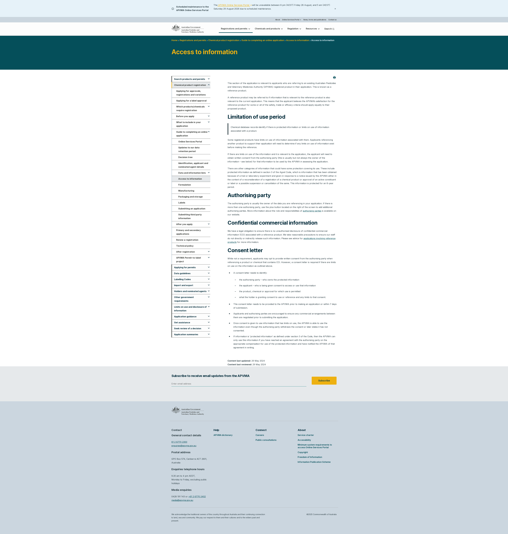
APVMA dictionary (223, 435)
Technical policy (185, 245)
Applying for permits (185, 267)
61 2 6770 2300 (179, 442)
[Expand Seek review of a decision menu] (208, 327)
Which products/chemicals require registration (190, 108)
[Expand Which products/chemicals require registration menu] (208, 105)
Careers (260, 435)
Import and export (183, 285)
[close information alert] (335, 8)
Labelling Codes (182, 279)
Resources (312, 28)
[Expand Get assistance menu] (208, 321)
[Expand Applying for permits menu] (208, 266)
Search (328, 28)
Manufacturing (186, 190)
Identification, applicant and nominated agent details (193, 165)
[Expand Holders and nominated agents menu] (208, 289)
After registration (185, 251)
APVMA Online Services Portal (234, 5)
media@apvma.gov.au (182, 500)
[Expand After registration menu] (208, 250)
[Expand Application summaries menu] (208, 333)
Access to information (190, 178)
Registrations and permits (234, 28)
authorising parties (312, 211)
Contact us (332, 20)
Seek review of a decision (187, 328)
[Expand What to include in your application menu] (208, 120)
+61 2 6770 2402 (197, 496)
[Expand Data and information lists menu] (208, 171)
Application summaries (186, 334)
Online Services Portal (291, 20)
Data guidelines (182, 273)
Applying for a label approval (191, 100)
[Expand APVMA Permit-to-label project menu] (208, 256)
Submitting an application (191, 208)
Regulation (293, 28)
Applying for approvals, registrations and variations (191, 93)
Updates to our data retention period (188, 149)
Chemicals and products (268, 28)
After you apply (184, 224)
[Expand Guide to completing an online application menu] (208, 130)
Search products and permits (189, 79)
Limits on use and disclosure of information (190, 309)
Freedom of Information (310, 457)
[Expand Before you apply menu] (208, 114)
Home (174, 40)
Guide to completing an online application (262, 40)
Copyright (303, 452)
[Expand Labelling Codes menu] (208, 277)
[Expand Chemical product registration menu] (208, 83)
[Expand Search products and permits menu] (208, 77)
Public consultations (266, 440)
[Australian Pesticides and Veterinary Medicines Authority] (187, 29)
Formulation (184, 184)
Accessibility (304, 440)
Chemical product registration (223, 40)
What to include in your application (188, 124)
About (277, 20)
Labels (181, 202)
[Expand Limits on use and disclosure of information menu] (208, 305)
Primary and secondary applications (188, 232)
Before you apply (185, 116)
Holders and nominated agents (190, 291)
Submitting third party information (190, 216)
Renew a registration (187, 240)
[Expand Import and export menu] (208, 283)
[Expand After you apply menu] (208, 222)
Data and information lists (192, 173)
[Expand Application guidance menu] (208, 315)
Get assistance (182, 322)
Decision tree (185, 157)
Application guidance (185, 316)
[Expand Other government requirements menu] (208, 295)
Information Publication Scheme (314, 462)
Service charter (306, 435)
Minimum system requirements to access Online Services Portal (315, 446)
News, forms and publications (314, 20)
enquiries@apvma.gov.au (183, 445)
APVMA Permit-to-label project (188, 259)
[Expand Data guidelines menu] (208, 271)
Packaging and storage (190, 196)
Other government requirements (184, 299)
